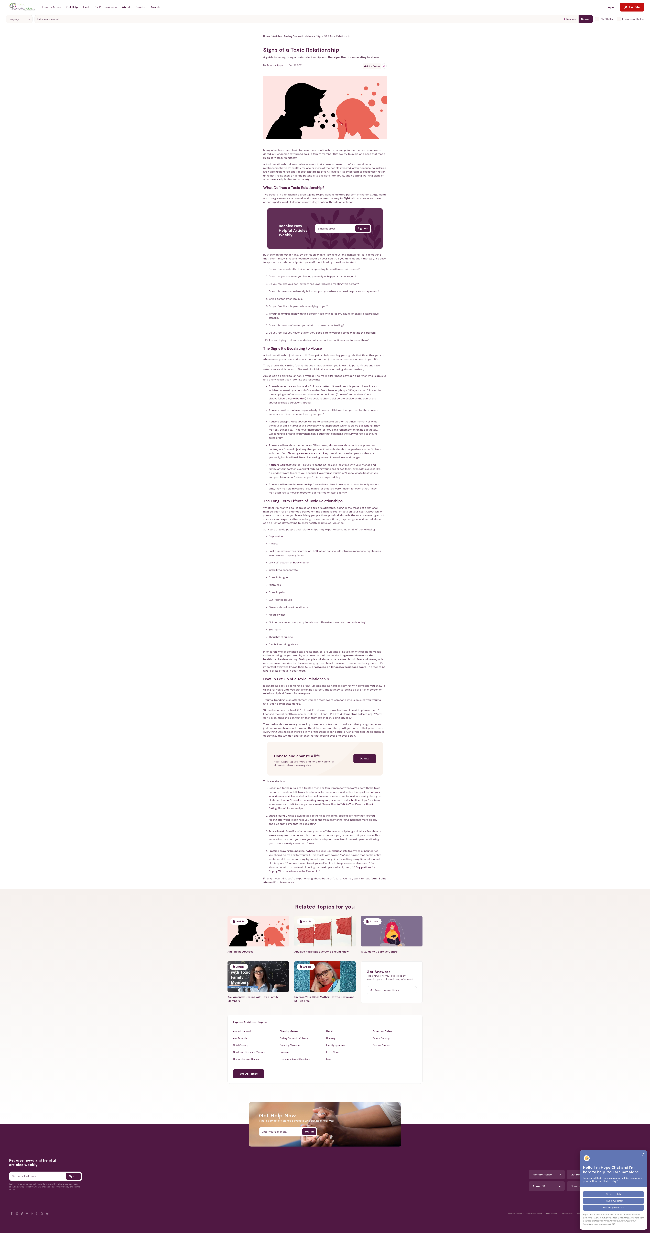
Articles (277, 36)
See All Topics (249, 1073)
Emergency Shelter (633, 18)
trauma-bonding (355, 622)
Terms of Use (567, 1213)
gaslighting (366, 425)
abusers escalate (339, 445)
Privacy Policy (551, 1213)
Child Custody (241, 1045)
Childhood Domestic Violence (249, 1052)
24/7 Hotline (607, 18)
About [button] (126, 7)
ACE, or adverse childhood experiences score (336, 667)
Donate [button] (140, 7)
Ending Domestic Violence (299, 36)
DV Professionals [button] (105, 7)
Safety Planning (381, 1038)
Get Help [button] (72, 7)
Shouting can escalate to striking (308, 453)
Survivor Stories (381, 1045)
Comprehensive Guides (246, 1059)
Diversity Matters (289, 1031)
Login (610, 7)
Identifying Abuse (335, 1045)
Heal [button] (86, 7)
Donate (365, 758)
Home (266, 36)
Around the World (242, 1031)
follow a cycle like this (291, 398)
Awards (155, 7)
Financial (284, 1052)
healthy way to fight (336, 198)
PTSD (314, 551)
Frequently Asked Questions (295, 1059)
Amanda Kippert (276, 65)
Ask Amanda (240, 1038)
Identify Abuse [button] (51, 7)
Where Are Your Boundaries (324, 851)
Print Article (373, 66)
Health (329, 1031)
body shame (301, 562)
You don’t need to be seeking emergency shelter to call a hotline (320, 800)
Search (585, 19)
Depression (276, 536)
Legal (329, 1059)
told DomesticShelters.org (354, 714)
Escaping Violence (290, 1045)
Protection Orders (382, 1031)
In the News (332, 1052)
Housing (330, 1038)
